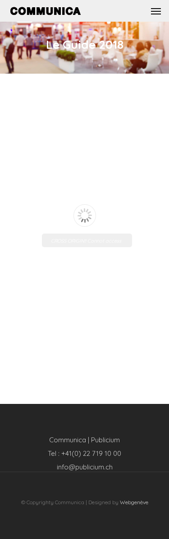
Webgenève (134, 502)
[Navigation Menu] (156, 10)
